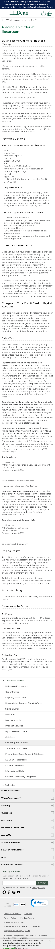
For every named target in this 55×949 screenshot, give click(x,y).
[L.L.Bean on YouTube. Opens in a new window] (18, 892)
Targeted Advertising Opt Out (17, 931)
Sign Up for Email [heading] (11, 871)
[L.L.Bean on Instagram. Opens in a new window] (14, 892)
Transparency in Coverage (15, 926)
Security (28, 914)
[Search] (4, 20)
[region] (27, 4)
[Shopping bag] (50, 13)
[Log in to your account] (43, 13)
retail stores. (19, 129)
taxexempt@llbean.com (15, 544)
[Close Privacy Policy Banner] (50, 941)
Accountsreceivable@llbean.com (18, 481)
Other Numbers (23, 623)
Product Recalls (27, 918)
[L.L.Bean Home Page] (22, 14)
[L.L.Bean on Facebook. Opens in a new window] (4, 892)
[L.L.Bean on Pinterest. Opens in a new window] (9, 892)
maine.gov (21, 441)
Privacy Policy (38, 888)
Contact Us (31, 486)
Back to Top (10, 785)
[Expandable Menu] (4, 13)
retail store (37, 53)
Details (50, 7)
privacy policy (9, 948)
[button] (40, 902)
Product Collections (12, 914)
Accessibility (35, 926)
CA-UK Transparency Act (14, 922)
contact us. (25, 275)
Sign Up (42, 883)
